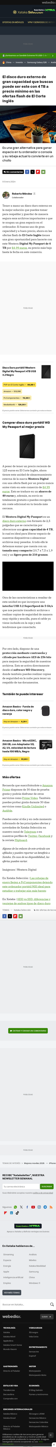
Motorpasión (35, 1370)
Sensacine (34, 1351)
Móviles (32, 1260)
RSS (51, 1206)
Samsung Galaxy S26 (37, 62)
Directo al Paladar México (11, 1427)
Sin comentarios (14, 171)
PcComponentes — (17, 397)
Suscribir (47, 1186)
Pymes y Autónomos (38, 1394)
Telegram (30, 831)
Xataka (6, 1332)
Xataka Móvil (9, 1336)
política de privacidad (43, 1192)
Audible (7, 810)
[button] (23, 193)
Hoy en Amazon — (15, 721)
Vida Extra (33, 1336)
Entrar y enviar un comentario (29, 1030)
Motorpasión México (38, 1426)
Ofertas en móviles (13, 22)
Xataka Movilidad (37, 1265)
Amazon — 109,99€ (12, 391)
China (8, 62)
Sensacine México (37, 1417)
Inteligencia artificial (13, 1277)
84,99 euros (19, 248)
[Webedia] (49, 2)
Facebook (27, 172)
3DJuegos (33, 1332)
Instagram (39, 1206)
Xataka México (10, 1413)
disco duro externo (14, 521)
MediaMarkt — (15, 404)
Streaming (8, 1254)
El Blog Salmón (36, 1390)
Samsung (34, 1271)
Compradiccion (10, 1398)
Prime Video (30, 798)
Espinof (32, 1355)
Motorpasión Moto (37, 1375)
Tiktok (17, 1212)
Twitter (32, 172)
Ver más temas (12, 1292)
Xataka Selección (28, 12)
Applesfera (8, 1340)
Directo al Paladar (11, 1370)
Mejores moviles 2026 (34, 1163)
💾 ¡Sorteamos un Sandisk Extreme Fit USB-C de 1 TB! (26, 55)
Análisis (33, 1254)
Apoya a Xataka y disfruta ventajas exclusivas (28, 1231)
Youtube (33, 1206)
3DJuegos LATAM (37, 1413)
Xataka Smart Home (12, 1344)
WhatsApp (15, 1206)
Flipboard (38, 172)
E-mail (43, 172)
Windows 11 (34, 1282)
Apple (6, 1271)
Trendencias (9, 1390)
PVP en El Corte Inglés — (19, 384)
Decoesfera (8, 1394)
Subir (45, 1316)
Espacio (7, 1260)
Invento (19, 62)
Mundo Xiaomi (10, 1349)
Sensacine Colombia (38, 1422)
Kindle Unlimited (33, 806)
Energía (7, 1265)
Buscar (52, 1304)
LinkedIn (11, 1212)
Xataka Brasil (9, 1417)
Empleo (7, 1282)
